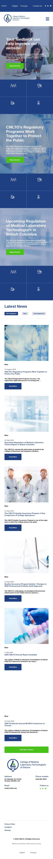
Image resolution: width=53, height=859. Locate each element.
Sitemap (8, 830)
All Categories (11, 313)
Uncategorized (39, 313)
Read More (13, 386)
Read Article (15, 66)
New (25, 313)
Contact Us (37, 6)
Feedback (8, 827)
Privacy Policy (10, 824)
